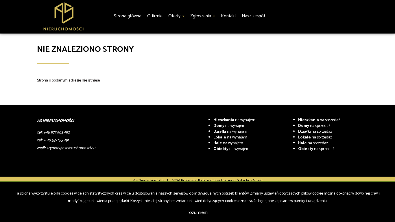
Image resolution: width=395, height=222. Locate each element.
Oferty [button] (175, 16)
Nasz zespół (253, 16)
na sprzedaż (319, 120)
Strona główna (127, 16)
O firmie (155, 16)
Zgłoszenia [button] (201, 16)
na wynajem (234, 120)
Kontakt (228, 16)
